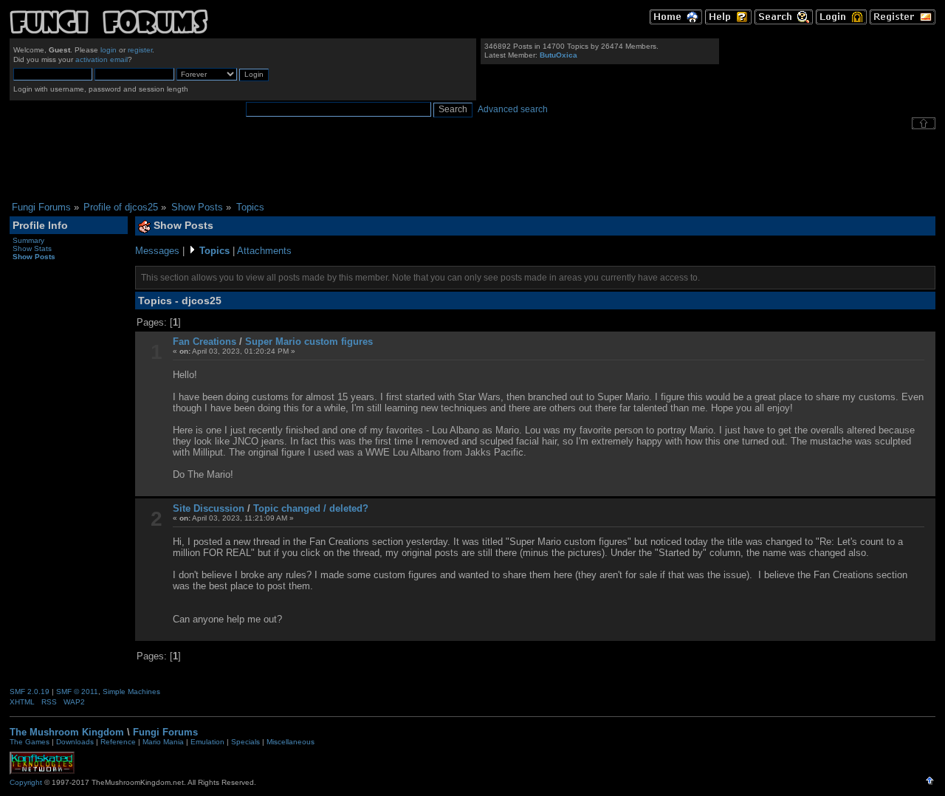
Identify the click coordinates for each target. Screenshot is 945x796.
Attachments (264, 250)
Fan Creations (204, 341)
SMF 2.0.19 (29, 691)
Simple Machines (131, 691)
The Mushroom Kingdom (67, 732)
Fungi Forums (165, 732)
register (140, 50)
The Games (29, 742)
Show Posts (34, 257)
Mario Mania (163, 742)
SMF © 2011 (77, 691)
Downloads (75, 742)
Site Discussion (208, 508)
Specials (245, 742)
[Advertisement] (472, 165)
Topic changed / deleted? (310, 508)
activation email (101, 59)
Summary (28, 240)
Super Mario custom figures (309, 341)
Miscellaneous (291, 742)
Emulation (207, 742)
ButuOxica (558, 55)
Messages (157, 250)
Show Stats (32, 248)
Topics (214, 250)
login (108, 50)
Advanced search (513, 109)
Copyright (26, 782)
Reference (118, 742)
